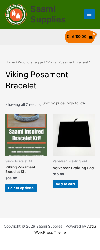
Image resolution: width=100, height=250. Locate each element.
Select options (21, 188)
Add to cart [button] (65, 184)
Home (10, 62)
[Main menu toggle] (89, 14)
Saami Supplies (48, 14)
